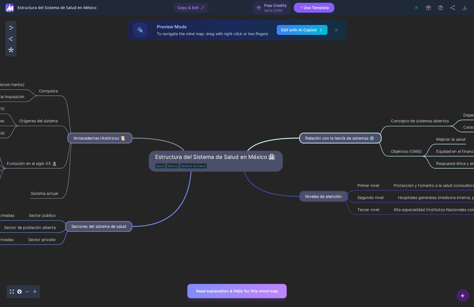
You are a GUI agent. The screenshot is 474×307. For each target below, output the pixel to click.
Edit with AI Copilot (299, 29)
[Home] (9, 7)
